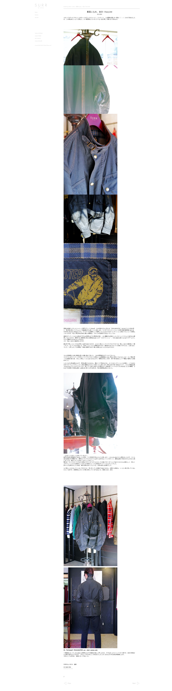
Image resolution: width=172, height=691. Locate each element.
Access (36, 17)
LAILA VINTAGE (38, 33)
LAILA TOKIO (38, 36)
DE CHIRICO (38, 38)
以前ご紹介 (122, 17)
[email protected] (68, 668)
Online (36, 15)
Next (134, 683)
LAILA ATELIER (38, 41)
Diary (36, 12)
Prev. (69, 683)
